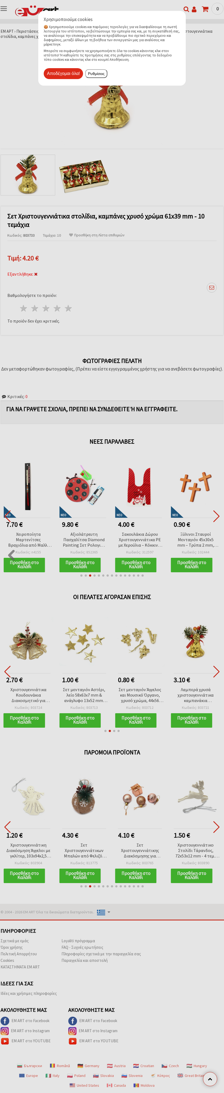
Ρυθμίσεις (96, 73)
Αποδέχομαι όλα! (63, 73)
